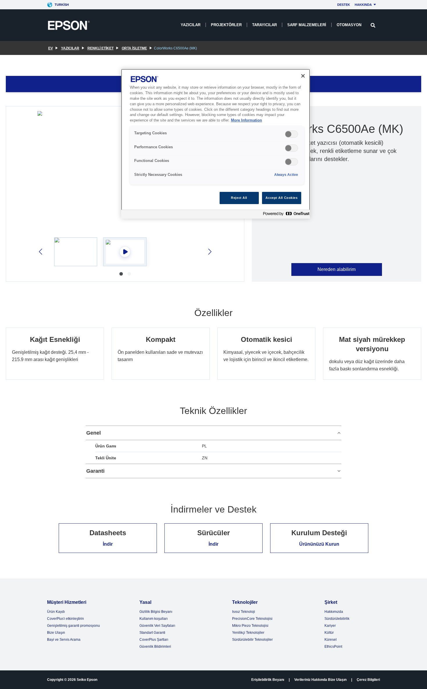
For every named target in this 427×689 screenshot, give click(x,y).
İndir (108, 544)
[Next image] (209, 251)
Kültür (329, 633)
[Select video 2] (125, 251)
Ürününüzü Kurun (319, 544)
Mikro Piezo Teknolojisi (250, 626)
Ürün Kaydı (56, 612)
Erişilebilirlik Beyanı (267, 680)
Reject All (239, 197)
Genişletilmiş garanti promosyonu (73, 626)
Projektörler (226, 25)
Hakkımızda (333, 612)
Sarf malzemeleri (306, 25)
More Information (246, 120)
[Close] (303, 75)
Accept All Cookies (281, 197)
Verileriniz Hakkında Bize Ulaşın (320, 680)
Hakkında (363, 4)
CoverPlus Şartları (153, 640)
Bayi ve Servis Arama (63, 640)
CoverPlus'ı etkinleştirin (65, 619)
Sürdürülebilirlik (336, 619)
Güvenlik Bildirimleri (155, 647)
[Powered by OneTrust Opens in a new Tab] (285, 215)
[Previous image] (41, 251)
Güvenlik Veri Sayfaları (157, 626)
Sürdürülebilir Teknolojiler (252, 640)
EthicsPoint (333, 647)
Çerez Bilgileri (368, 680)
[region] (215, 144)
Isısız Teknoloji (243, 612)
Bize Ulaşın (56, 633)
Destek (343, 4)
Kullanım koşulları (153, 619)
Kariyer (330, 626)
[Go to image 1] (121, 274)
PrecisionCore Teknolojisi (252, 619)
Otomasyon (349, 25)
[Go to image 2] (129, 274)
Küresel (330, 640)
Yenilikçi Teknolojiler (248, 633)
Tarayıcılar (264, 25)
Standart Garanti (152, 633)
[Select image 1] (76, 251)
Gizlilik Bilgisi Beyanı (155, 612)
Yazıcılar (190, 25)
